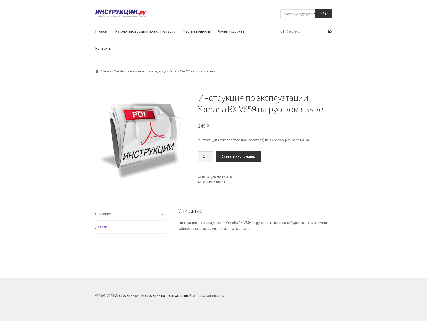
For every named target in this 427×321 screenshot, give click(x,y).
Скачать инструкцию (238, 156)
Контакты (103, 48)
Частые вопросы (196, 31)
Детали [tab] (101, 227)
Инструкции (124, 295)
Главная (101, 31)
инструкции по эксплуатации (164, 295)
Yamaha (119, 71)
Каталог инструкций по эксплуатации (145, 31)
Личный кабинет (231, 31)
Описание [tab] (103, 213)
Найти (323, 14)
